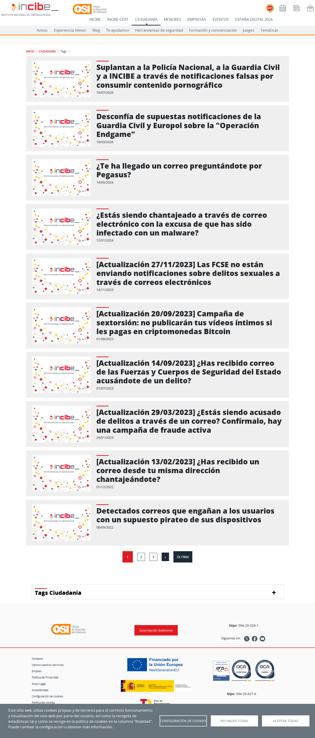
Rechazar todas (234, 721)
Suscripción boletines (156, 630)
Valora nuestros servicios (48, 665)
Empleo (37, 671)
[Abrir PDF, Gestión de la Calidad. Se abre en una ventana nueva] (265, 671)
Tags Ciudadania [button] (58, 593)
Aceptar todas (285, 721)
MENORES (172, 19)
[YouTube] (262, 638)
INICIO (30, 51)
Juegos (248, 30)
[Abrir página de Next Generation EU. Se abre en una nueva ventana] (156, 666)
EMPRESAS (196, 19)
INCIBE (95, 19)
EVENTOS (221, 19)
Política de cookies (43, 702)
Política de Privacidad (45, 677)
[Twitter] (247, 638)
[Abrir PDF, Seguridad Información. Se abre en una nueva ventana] (241, 671)
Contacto (37, 658)
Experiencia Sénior (70, 30)
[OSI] (68, 629)
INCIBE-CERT (117, 19)
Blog (96, 30)
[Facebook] (254, 638)
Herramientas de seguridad (159, 30)
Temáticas (269, 30)
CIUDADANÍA (146, 19)
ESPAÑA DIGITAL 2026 (254, 19)
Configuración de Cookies (183, 721)
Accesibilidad (40, 690)
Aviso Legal (39, 684)
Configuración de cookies (47, 696)
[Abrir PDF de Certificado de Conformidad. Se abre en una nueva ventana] (221, 670)
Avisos (42, 30)
